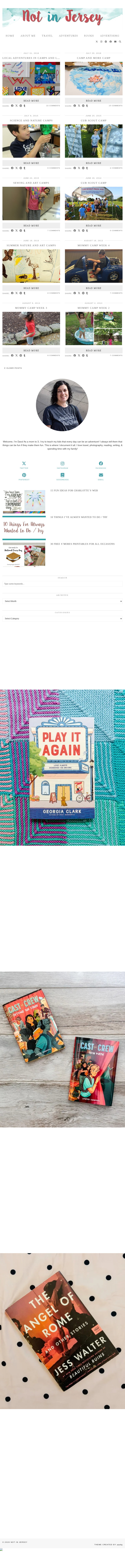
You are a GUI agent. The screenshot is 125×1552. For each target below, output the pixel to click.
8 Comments (54, 293)
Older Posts (14, 368)
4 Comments (116, 168)
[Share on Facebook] (12, 105)
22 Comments (53, 106)
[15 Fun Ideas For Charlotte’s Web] (24, 501)
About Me (28, 36)
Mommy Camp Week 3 (31, 308)
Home (10, 36)
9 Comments (54, 168)
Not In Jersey (19, 1542)
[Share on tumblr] (24, 105)
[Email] (115, 42)
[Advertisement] (62, 650)
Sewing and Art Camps (31, 183)
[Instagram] (101, 42)
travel (47, 36)
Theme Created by (108, 1545)
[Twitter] (97, 42)
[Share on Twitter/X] (16, 105)
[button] (62, 768)
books (89, 36)
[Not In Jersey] (62, 16)
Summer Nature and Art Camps (31, 245)
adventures (68, 36)
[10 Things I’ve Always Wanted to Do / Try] (24, 528)
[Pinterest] (106, 42)
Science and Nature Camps (31, 120)
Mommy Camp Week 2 (94, 308)
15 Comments (116, 106)
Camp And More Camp (94, 58)
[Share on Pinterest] (21, 105)
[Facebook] (111, 42)
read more (31, 100)
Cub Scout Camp (94, 120)
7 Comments (54, 230)
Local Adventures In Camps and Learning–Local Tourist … (50, 58)
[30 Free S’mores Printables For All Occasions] (24, 555)
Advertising (109, 36)
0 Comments (116, 230)
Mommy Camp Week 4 (94, 245)
